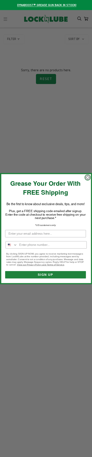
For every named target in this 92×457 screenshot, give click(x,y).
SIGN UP (45, 274)
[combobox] (11, 244)
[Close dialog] (87, 177)
